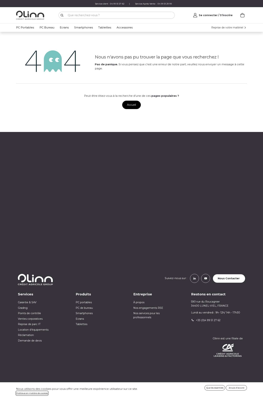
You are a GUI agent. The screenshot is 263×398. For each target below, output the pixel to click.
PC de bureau (84, 307)
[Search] (62, 15)
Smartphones (84, 313)
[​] (194, 278)
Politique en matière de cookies (32, 393)
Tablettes (81, 324)
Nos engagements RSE (148, 307)
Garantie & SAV (27, 302)
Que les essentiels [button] (214, 387)
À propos (138, 302)
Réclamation (26, 335)
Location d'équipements (33, 329)
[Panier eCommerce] (242, 15)
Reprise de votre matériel (227, 27)
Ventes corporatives (30, 318)
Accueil (131, 104)
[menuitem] (25, 27)
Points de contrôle (29, 313)
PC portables (84, 302)
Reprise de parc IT (29, 324)
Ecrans (80, 318)
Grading (23, 307)
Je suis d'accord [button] (236, 387)
